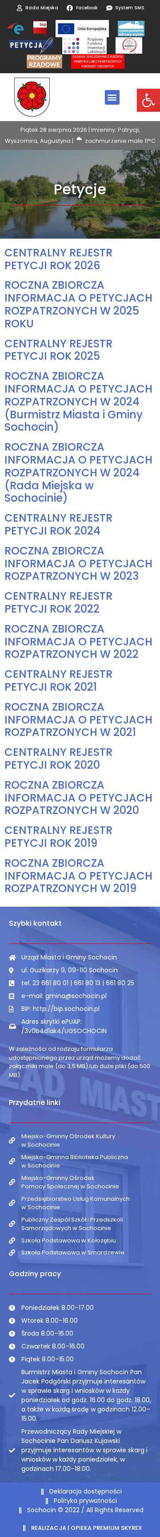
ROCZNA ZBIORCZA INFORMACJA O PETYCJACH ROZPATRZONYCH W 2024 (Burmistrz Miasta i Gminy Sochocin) (78, 401)
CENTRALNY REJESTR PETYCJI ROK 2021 (58, 680)
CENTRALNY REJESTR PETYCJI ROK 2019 (58, 836)
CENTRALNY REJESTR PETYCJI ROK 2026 (58, 259)
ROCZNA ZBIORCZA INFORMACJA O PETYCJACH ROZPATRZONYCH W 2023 (78, 563)
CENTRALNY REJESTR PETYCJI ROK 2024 (58, 524)
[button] (148, 100)
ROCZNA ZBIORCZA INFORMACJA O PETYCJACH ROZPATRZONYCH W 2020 (78, 798)
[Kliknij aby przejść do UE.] (82, 28)
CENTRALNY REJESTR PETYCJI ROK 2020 (58, 758)
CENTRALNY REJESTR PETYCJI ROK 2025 (58, 350)
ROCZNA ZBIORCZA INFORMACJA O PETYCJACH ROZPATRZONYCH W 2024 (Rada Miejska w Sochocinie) (78, 472)
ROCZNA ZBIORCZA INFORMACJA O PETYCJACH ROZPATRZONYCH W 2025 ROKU (78, 304)
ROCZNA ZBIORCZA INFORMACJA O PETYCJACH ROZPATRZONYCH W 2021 (78, 720)
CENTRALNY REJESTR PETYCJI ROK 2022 (58, 602)
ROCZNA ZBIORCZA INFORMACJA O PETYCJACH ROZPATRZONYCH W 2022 (78, 641)
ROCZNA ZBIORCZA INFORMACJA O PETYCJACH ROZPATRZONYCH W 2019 (78, 876)
